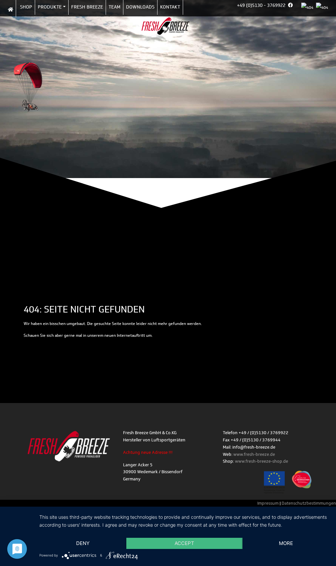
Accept (184, 543)
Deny (83, 543)
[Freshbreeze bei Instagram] (296, 8)
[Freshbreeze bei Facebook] (291, 8)
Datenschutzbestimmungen (309, 503)
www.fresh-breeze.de (254, 454)
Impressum (268, 503)
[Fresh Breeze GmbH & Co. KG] (165, 29)
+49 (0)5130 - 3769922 (261, 5)
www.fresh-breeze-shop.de (261, 461)
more (286, 543)
